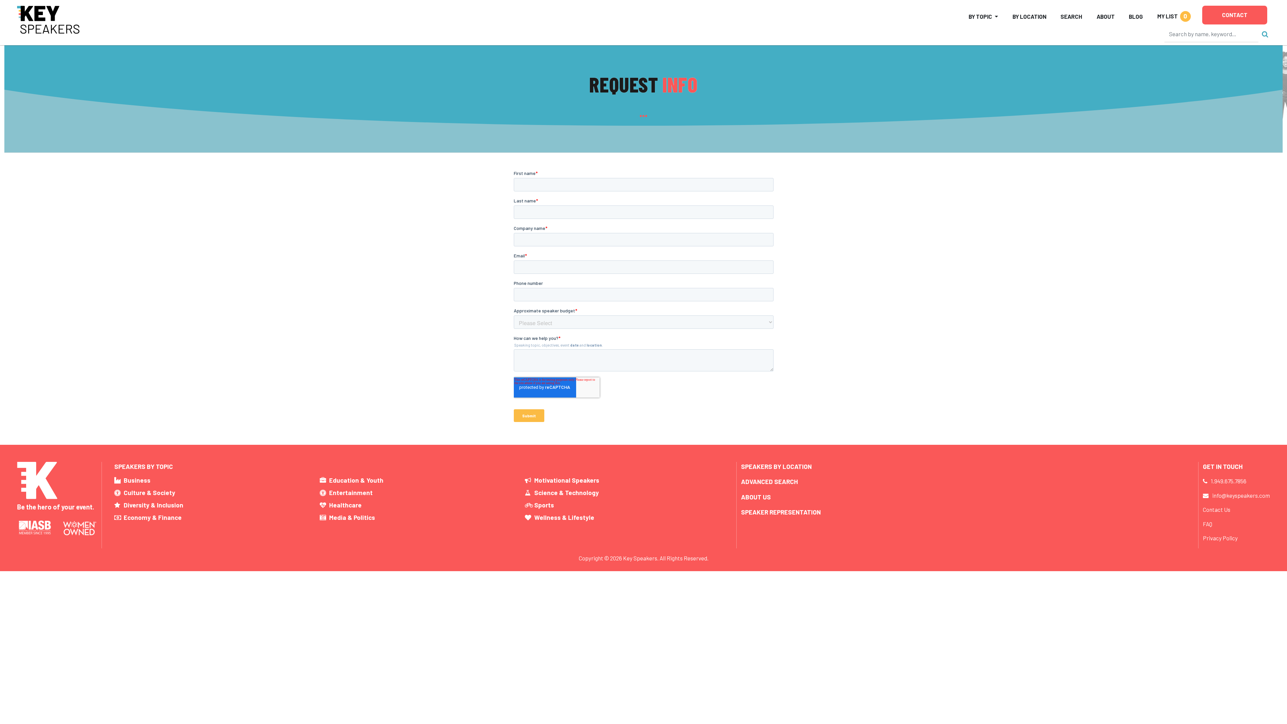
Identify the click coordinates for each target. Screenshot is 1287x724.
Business (137, 480)
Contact (1234, 14)
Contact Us (1216, 509)
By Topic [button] (980, 16)
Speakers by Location (776, 466)
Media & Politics (352, 517)
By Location (1029, 16)
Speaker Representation (781, 512)
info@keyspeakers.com (1241, 495)
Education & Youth (356, 480)
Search (1071, 16)
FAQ (1207, 524)
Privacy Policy (1220, 538)
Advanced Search (769, 481)
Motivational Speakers (566, 480)
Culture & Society (149, 492)
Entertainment (351, 492)
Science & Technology (566, 492)
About (1106, 16)
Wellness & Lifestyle (564, 517)
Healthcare (345, 505)
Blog (1136, 16)
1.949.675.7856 (1228, 481)
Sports (544, 505)
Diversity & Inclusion (153, 505)
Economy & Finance (153, 517)
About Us (756, 497)
